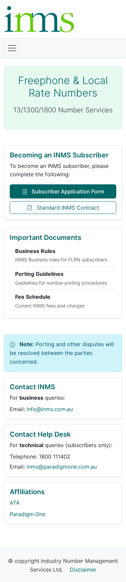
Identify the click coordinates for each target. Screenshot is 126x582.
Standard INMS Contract (67, 207)
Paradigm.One (27, 514)
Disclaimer (83, 569)
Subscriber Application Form (67, 191)
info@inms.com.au (50, 409)
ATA (15, 502)
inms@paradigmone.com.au (62, 466)
